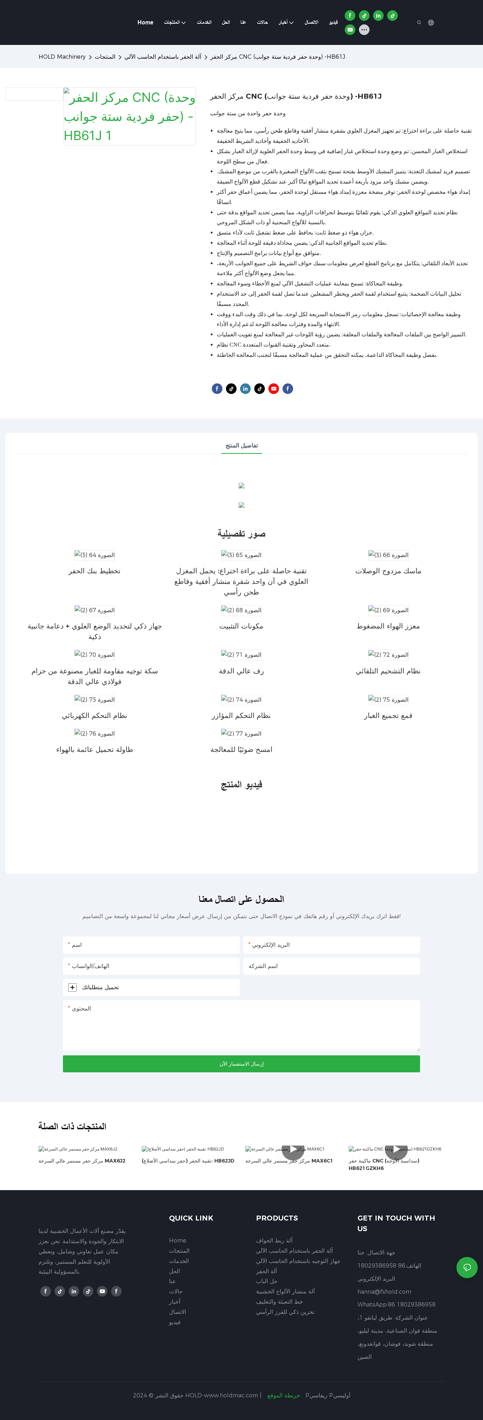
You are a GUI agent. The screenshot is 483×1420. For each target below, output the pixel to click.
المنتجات (105, 56)
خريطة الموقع (284, 1395)
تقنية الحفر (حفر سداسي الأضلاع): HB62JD (188, 1161)
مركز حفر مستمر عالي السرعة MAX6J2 (82, 1161)
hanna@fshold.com (384, 1291)
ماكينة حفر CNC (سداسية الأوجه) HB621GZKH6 (384, 1164)
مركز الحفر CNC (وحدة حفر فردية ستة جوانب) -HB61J (277, 56)
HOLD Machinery (62, 56)
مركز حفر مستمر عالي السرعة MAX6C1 (289, 1161)
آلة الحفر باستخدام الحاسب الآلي (162, 56)
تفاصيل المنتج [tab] (242, 445)
